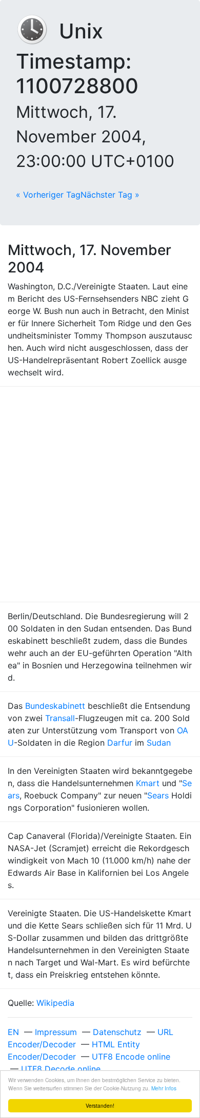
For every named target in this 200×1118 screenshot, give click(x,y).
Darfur (119, 742)
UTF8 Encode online (131, 1056)
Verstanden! (100, 1105)
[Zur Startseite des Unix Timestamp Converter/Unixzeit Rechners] (37, 31)
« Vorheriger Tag (48, 194)
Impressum (56, 1032)
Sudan (159, 742)
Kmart (147, 783)
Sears (158, 795)
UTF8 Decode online (61, 1069)
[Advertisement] (100, 494)
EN (13, 1032)
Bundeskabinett (55, 706)
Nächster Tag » (110, 194)
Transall (60, 718)
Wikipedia (55, 1003)
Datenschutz (117, 1032)
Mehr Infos (163, 1088)
